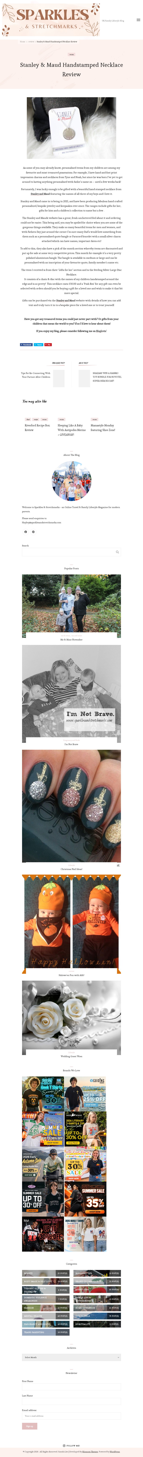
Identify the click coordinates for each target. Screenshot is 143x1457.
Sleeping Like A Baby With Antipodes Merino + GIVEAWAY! (72, 430)
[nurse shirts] (85, 1218)
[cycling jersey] (43, 1148)
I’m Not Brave (71, 744)
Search (25, 545)
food (28, 419)
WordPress (115, 1451)
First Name (27, 1381)
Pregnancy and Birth (71, 740)
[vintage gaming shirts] (43, 1218)
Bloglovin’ (101, 331)
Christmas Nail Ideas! (71, 869)
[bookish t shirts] (85, 1113)
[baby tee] (43, 1183)
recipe (36, 419)
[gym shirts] (85, 1183)
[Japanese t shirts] (43, 1113)
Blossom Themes (90, 1451)
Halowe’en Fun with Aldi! (71, 975)
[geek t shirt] (43, 1078)
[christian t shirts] (85, 1078)
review (71, 54)
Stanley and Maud (40, 194)
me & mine (65, 636)
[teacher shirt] (85, 1148)
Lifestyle (71, 865)
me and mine (76, 636)
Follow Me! (73, 1446)
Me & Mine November (71, 639)
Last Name (27, 1395)
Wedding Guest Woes (71, 1056)
